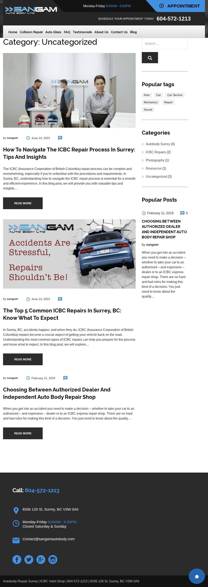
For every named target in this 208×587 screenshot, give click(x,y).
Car (158, 95)
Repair (168, 102)
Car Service (174, 95)
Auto (147, 95)
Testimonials (82, 32)
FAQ (67, 32)
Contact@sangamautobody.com (49, 539)
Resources (153, 168)
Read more (22, 203)
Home (12, 32)
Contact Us (119, 32)
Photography (155, 160)
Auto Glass (53, 32)
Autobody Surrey (158, 144)
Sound (148, 109)
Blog (133, 32)
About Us (101, 32)
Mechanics (151, 102)
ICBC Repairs (156, 152)
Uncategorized (156, 176)
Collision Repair (31, 32)
